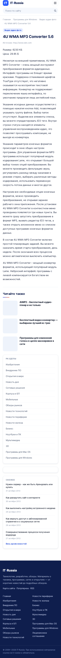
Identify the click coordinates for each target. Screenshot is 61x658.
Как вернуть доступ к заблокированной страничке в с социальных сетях (26, 520)
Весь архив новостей (16, 543)
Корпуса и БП (13, 393)
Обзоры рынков (14, 405)
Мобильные (12, 399)
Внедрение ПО (13, 370)
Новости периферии (16, 417)
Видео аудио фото (47, 19)
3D (7, 446)
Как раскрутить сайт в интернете (23, 497)
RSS (32, 588)
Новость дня (12, 382)
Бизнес (9, 428)
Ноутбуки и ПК (13, 434)
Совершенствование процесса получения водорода (28, 533)
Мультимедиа (13, 440)
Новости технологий (16, 411)
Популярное (23, 588)
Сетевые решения (15, 387)
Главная (7, 19)
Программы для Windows (25, 19)
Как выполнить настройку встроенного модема (30, 508)
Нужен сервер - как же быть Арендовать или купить (29, 485)
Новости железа (14, 422)
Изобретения (13, 364)
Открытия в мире (15, 376)
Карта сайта (9, 588)
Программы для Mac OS (18, 452)
